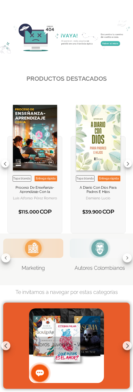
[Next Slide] (128, 164)
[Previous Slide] (5, 164)
